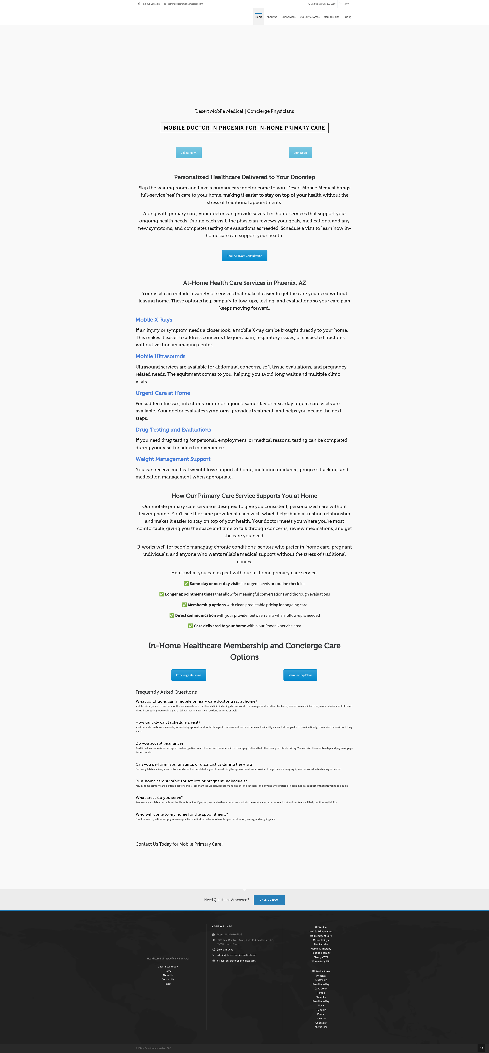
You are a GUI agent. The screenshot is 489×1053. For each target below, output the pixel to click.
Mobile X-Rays (154, 320)
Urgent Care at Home (163, 393)
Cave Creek (321, 988)
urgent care (306, 403)
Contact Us (168, 979)
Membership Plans (300, 675)
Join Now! (300, 153)
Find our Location (151, 3)
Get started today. (168, 966)
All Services (321, 927)
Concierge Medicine (188, 675)
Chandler (321, 997)
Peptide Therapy (321, 953)
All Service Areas (321, 971)
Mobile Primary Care (320, 931)
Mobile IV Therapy (321, 948)
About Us (168, 975)
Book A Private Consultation (244, 256)
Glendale (321, 1010)
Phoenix (320, 976)
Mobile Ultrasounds (160, 356)
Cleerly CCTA (321, 957)
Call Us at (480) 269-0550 (323, 3)
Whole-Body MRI (321, 961)
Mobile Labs (321, 944)
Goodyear (321, 1023)
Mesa (321, 1005)
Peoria (321, 1014)
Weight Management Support (173, 459)
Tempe (321, 993)
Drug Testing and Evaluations (173, 430)
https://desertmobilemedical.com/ (236, 960)
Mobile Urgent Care (321, 936)
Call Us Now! (189, 153)
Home (168, 971)
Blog (168, 984)
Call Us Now (269, 900)
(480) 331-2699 (225, 949)
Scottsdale (321, 980)
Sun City (321, 1018)
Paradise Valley (321, 984)
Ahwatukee (321, 1027)
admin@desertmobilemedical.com (185, 3)
